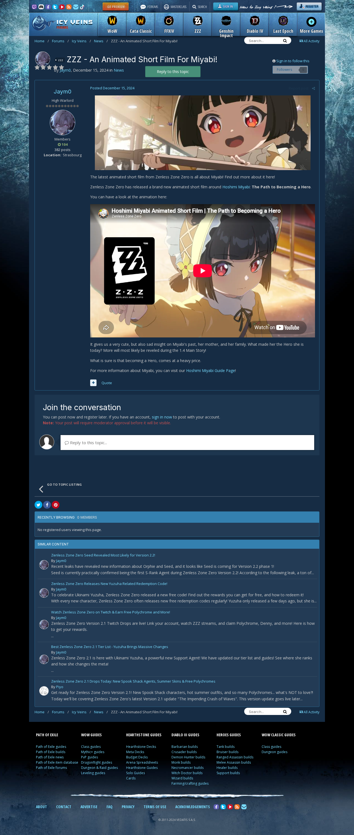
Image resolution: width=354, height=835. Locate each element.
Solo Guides (135, 773)
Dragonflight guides (96, 762)
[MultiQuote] (93, 382)
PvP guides (89, 757)
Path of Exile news (50, 757)
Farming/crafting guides (190, 783)
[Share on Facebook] (47, 505)
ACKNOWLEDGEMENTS (192, 806)
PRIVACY (128, 806)
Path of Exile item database (57, 762)
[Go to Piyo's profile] (44, 691)
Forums (60, 40)
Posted (112, 87)
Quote (106, 382)
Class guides (91, 746)
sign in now (162, 417)
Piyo (59, 686)
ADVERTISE (88, 806)
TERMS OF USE (155, 806)
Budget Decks (137, 757)
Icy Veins (81, 40)
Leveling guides (93, 773)
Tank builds (226, 746)
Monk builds (181, 762)
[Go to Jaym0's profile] (42, 58)
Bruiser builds (227, 752)
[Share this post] (313, 88)
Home (42, 40)
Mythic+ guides (92, 752)
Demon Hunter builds (188, 757)
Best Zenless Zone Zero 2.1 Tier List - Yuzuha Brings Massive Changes (109, 647)
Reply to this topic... (88, 442)
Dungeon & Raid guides (99, 767)
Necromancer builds (187, 767)
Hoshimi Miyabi (236, 186)
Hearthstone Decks (141, 746)
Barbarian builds (184, 746)
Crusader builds (184, 752)
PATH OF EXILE (47, 734)
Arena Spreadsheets (142, 762)
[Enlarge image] (203, 132)
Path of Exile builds (50, 752)
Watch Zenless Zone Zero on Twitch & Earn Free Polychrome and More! (110, 612)
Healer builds (227, 767)
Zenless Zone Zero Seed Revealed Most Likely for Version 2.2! (103, 555)
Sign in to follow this (292, 60)
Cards (131, 778)
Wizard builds (182, 778)
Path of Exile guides (51, 746)
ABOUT (41, 806)
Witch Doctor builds (186, 773)
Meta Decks (135, 752)
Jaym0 (62, 91)
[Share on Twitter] (38, 505)
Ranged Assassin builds (235, 757)
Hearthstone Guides (142, 767)
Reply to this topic (173, 71)
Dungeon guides (274, 752)
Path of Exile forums (51, 767)
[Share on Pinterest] (55, 505)
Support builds (228, 773)
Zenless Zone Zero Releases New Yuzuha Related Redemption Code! (109, 584)
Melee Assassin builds (234, 762)
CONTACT (63, 806)
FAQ (109, 806)
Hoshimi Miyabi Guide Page (210, 370)
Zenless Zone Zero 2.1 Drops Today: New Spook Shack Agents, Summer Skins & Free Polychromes (133, 682)
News (101, 40)
